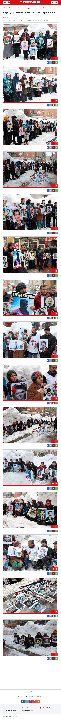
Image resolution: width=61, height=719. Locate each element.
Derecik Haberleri (27, 710)
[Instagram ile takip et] (34, 701)
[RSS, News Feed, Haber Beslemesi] (38, 701)
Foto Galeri (15, 8)
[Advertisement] (30, 674)
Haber (22, 8)
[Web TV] (5, 2)
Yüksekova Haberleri (11, 708)
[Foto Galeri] (8, 2)
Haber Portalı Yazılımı (11, 716)
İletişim (31, 696)
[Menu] (52, 2)
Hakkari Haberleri (27, 708)
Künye (25, 696)
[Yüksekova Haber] (30, 2)
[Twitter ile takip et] (27, 701)
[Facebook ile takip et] (23, 701)
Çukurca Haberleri (10, 710)
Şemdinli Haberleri (45, 708)
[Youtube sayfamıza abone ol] (30, 701)
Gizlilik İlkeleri (39, 696)
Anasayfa (7, 8)
